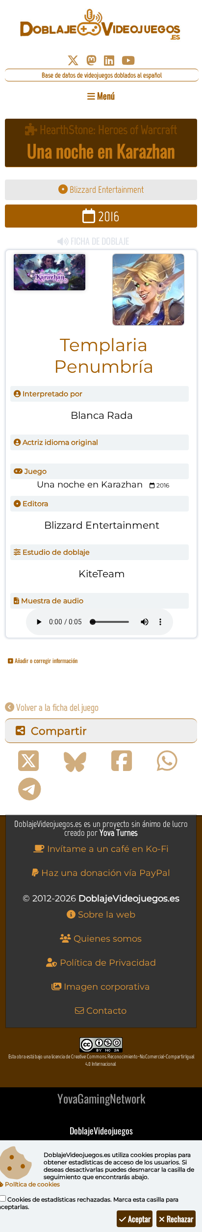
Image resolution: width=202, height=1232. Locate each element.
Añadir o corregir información (45, 660)
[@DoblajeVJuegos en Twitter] (73, 61)
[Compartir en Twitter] (28, 761)
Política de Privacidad (106, 962)
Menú (105, 95)
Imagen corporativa (105, 986)
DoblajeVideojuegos (101, 1130)
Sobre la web (105, 914)
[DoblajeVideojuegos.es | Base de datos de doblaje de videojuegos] (101, 24)
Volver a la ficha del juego (56, 707)
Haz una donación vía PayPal (104, 873)
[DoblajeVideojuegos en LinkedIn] (109, 61)
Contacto (105, 1010)
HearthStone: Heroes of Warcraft (107, 129)
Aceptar (138, 1219)
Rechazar (179, 1219)
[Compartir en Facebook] (122, 761)
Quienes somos (106, 938)
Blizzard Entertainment (106, 189)
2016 (107, 216)
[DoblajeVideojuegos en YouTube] (128, 61)
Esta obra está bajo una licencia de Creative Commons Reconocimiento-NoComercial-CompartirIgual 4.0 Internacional (101, 1060)
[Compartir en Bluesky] (75, 761)
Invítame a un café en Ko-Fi (107, 849)
